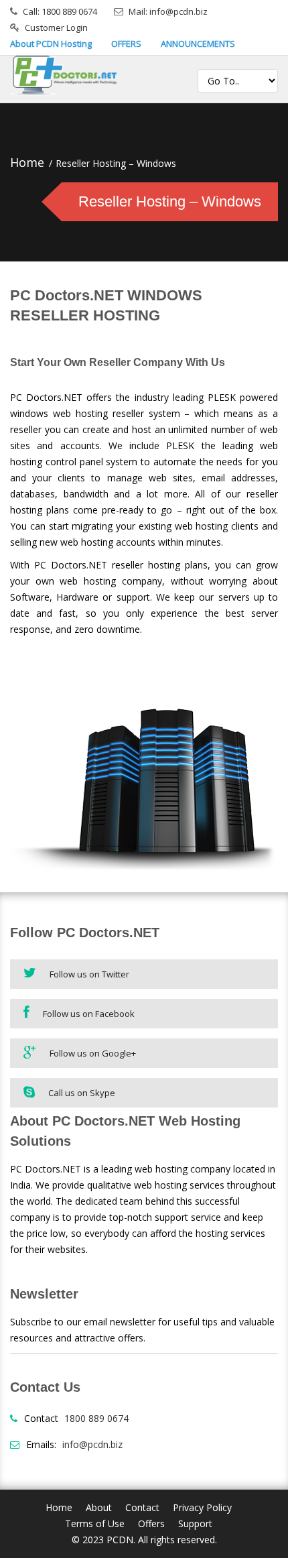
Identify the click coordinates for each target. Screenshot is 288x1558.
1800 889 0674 (96, 1418)
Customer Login (56, 27)
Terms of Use (95, 1523)
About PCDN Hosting (51, 44)
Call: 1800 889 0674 (60, 11)
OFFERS (126, 44)
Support (195, 1523)
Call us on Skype (81, 1093)
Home (27, 162)
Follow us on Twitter (89, 974)
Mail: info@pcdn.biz (168, 11)
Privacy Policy (202, 1507)
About (99, 1507)
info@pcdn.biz (92, 1444)
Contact (142, 1507)
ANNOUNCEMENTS (198, 44)
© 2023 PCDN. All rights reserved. (144, 1539)
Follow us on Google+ (93, 1053)
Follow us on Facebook (89, 1014)
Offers (151, 1523)
